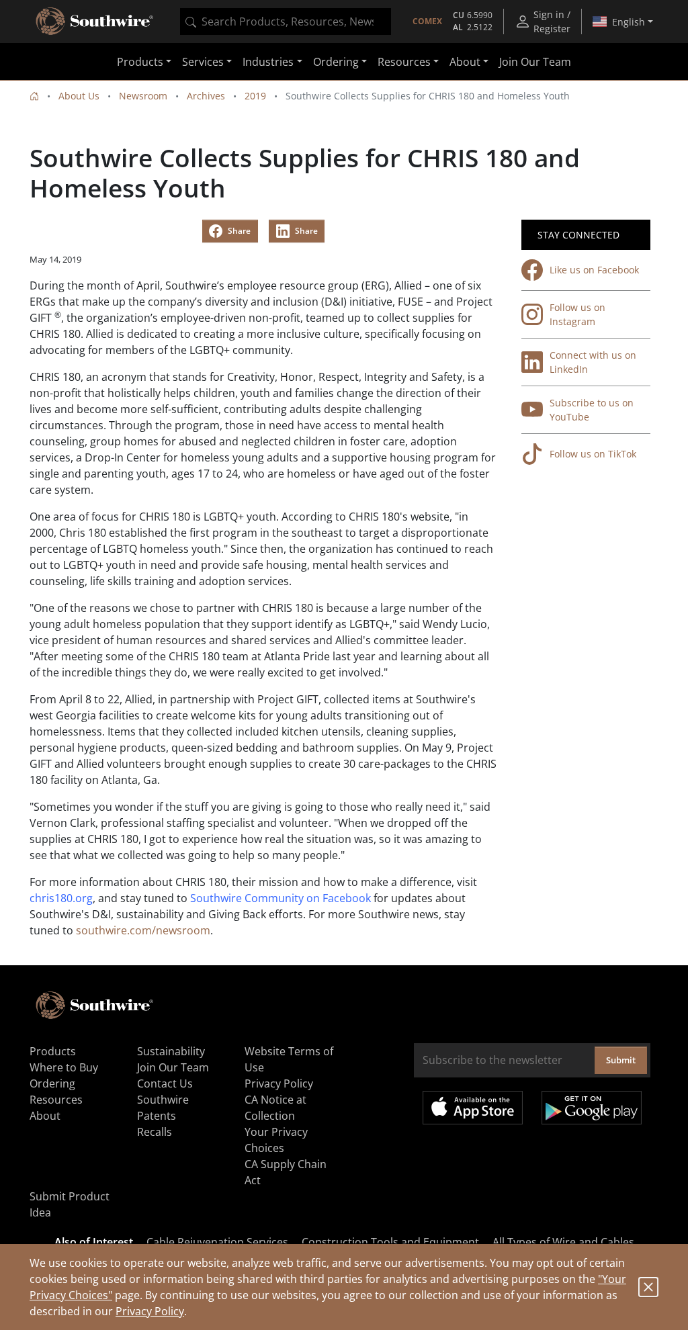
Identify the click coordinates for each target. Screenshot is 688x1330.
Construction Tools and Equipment (390, 1242)
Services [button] (203, 61)
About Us (78, 95)
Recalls (154, 1131)
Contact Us (165, 1083)
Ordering (52, 1083)
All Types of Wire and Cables (563, 1242)
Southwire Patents (163, 1107)
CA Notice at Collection (275, 1107)
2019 (255, 95)
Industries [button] (268, 61)
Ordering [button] (336, 61)
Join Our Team (535, 61)
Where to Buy (64, 1067)
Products (53, 1051)
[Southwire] (95, 21)
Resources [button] (404, 61)
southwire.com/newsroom (143, 930)
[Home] (34, 96)
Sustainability (171, 1051)
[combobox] (285, 21)
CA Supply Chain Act (286, 1172)
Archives (206, 95)
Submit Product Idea (70, 1204)
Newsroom (143, 95)
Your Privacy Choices (276, 1139)
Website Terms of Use (289, 1059)
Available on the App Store (473, 1107)
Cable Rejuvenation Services (217, 1242)
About (45, 1115)
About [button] (464, 61)
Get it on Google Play (592, 1107)
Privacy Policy (150, 1311)
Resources (56, 1099)
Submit (621, 1060)
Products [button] (140, 61)
